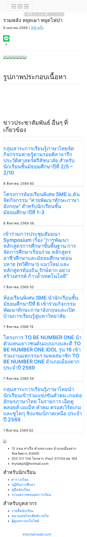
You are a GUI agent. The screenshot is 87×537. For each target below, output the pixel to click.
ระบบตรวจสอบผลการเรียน (31, 494)
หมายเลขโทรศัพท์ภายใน (30, 516)
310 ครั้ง (37, 28)
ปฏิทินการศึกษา (23, 484)
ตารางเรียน (20, 479)
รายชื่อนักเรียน (22, 511)
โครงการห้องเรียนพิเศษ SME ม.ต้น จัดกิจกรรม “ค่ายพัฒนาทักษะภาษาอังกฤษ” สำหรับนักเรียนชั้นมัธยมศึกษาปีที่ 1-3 (41, 203)
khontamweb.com (37, 534)
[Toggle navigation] (20, 6)
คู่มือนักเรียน (21, 489)
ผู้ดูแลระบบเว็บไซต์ (25, 521)
